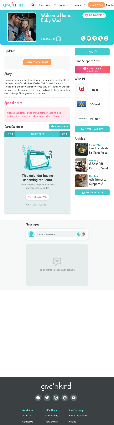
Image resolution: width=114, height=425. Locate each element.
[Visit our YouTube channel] (73, 397)
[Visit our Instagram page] (56, 397)
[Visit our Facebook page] (38, 397)
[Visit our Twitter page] (47, 397)
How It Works (45, 4)
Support (78, 4)
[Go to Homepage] (14, 5)
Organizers (48, 39)
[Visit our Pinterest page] (64, 397)
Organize (63, 4)
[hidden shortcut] (77, 39)
